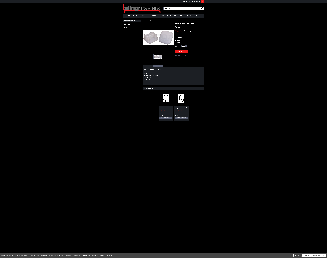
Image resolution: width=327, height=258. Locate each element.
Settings (297, 255)
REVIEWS (153, 16)
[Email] (179, 55)
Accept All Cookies (318, 255)
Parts (125, 27)
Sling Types (127, 24)
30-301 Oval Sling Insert (164, 107)
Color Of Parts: (179, 37)
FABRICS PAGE (171, 16)
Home (144, 20)
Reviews (158, 66)
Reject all (306, 255)
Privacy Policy (109, 255)
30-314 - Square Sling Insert (158, 20)
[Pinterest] (185, 55)
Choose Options (166, 118)
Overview (148, 66)
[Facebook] (176, 55)
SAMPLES (161, 16)
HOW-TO (144, 16)
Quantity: (177, 46)
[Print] (182, 55)
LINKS (195, 16)
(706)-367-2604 (186, 1)
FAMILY (135, 16)
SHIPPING (181, 16)
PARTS (189, 16)
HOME (128, 16)
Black (178, 40)
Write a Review (198, 31)
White (178, 42)
